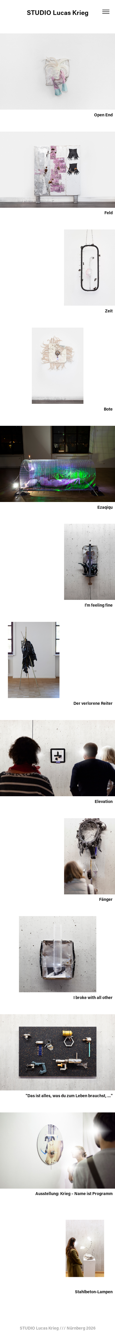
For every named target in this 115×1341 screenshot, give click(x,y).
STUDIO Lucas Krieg (57, 12)
